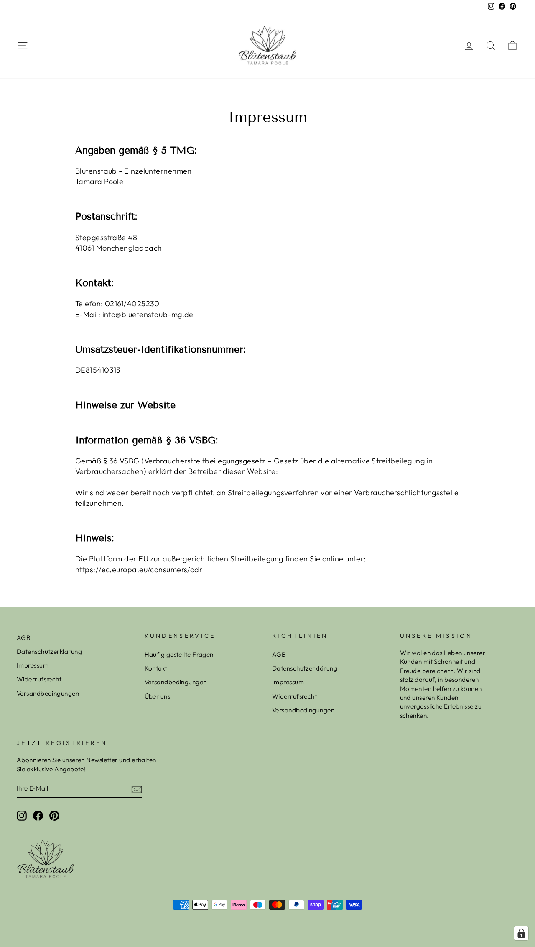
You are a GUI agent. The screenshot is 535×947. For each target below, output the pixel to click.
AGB (24, 638)
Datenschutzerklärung (49, 651)
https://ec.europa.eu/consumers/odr (138, 569)
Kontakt (156, 668)
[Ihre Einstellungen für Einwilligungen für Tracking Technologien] (521, 933)
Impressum (32, 665)
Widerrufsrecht (39, 679)
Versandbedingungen (48, 693)
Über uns (158, 696)
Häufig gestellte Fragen (179, 654)
